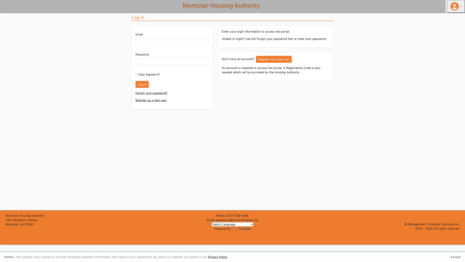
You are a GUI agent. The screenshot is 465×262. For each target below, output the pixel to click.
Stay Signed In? (149, 74)
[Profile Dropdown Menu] (456, 6)
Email (139, 34)
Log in (142, 84)
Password (142, 54)
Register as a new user (151, 100)
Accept (455, 257)
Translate (244, 229)
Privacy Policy (217, 257)
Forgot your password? (151, 93)
